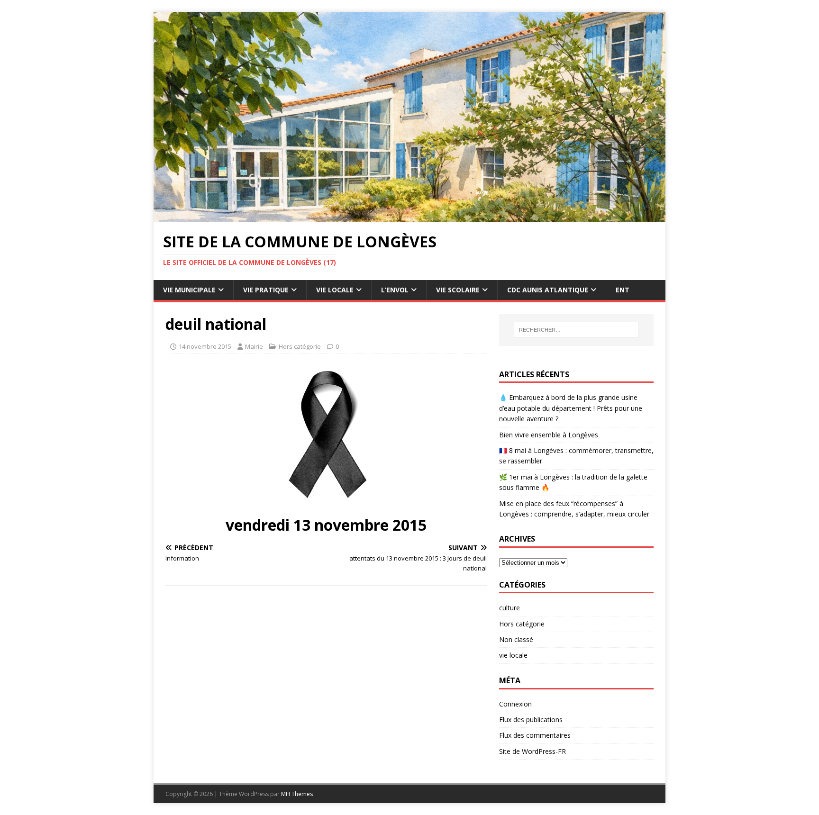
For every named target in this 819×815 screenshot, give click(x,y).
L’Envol (395, 289)
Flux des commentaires (535, 735)
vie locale (513, 655)
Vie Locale (335, 289)
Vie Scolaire (458, 289)
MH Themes (297, 794)
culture (509, 607)
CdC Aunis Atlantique (547, 289)
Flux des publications (531, 719)
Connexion (515, 703)
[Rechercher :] (576, 330)
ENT (622, 289)
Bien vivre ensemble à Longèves (548, 434)
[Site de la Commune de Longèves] (409, 216)
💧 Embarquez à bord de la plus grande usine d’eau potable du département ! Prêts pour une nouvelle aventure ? (570, 408)
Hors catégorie (300, 346)
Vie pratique (266, 289)
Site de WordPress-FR (532, 751)
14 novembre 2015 (205, 346)
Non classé (516, 639)
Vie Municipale (189, 289)
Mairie (254, 346)
